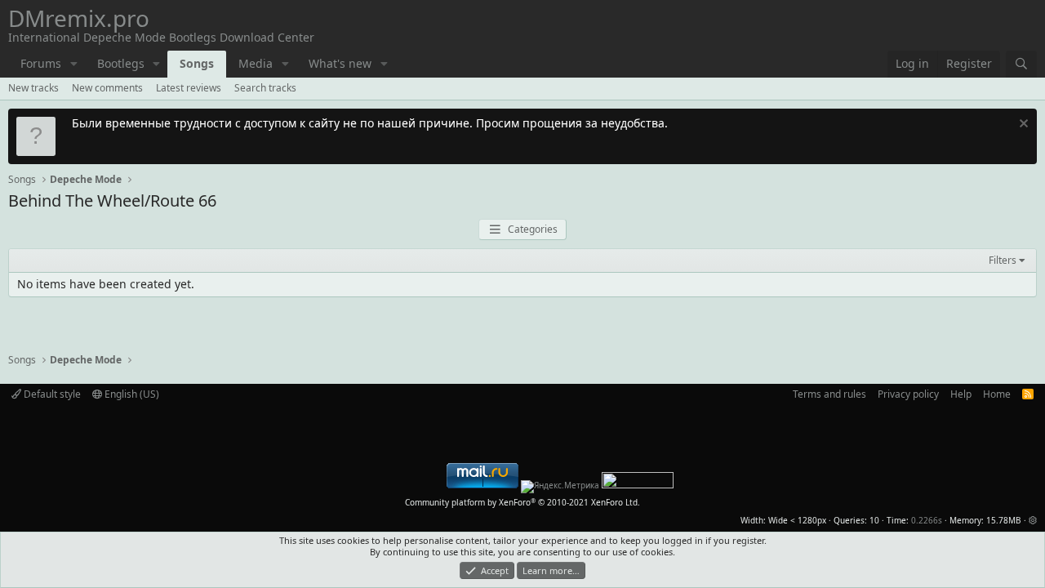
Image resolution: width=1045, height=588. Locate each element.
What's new (340, 63)
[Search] (1021, 64)
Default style (51, 394)
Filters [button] (1002, 260)
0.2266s (926, 520)
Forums (40, 63)
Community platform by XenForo (522, 502)
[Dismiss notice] (1022, 125)
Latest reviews (188, 88)
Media (255, 63)
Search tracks (265, 88)
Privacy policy (908, 394)
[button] (74, 64)
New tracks (33, 88)
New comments (107, 88)
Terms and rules (829, 394)
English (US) (130, 394)
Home (997, 394)
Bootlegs (121, 63)
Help (961, 394)
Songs (197, 63)
